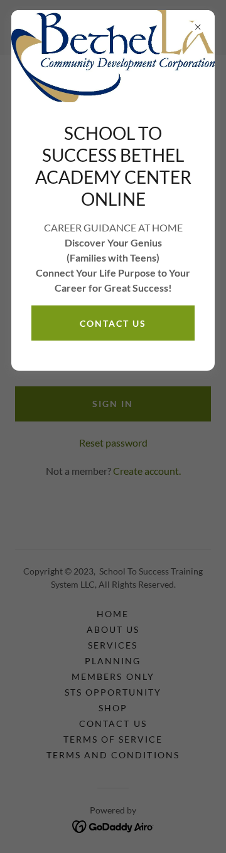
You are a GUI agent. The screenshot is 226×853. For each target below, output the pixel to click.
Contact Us (113, 323)
